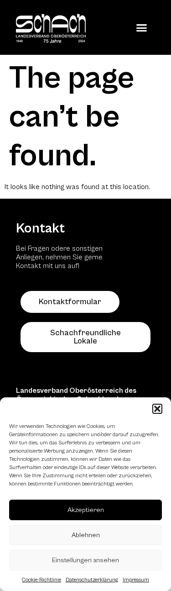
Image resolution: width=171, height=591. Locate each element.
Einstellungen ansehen (85, 560)
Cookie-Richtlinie (41, 580)
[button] (157, 408)
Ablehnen (86, 535)
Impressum (136, 580)
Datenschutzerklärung (92, 580)
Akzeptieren (85, 510)
